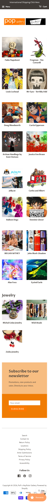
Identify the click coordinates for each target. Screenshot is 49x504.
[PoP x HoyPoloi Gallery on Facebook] (19, 476)
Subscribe (17, 409)
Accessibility (24, 463)
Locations (24, 446)
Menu (7, 6)
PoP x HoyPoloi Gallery (27, 485)
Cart (44, 6)
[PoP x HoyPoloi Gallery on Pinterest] (24, 476)
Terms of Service (24, 456)
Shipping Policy (24, 449)
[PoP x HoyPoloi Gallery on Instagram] (30, 476)
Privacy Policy (24, 459)
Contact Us (24, 439)
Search (24, 435)
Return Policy (24, 442)
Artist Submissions (24, 453)
